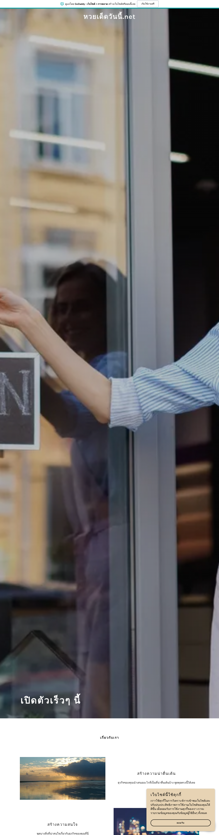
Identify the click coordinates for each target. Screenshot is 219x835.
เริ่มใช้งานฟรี (147, 4)
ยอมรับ (181, 823)
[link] (109, 18)
